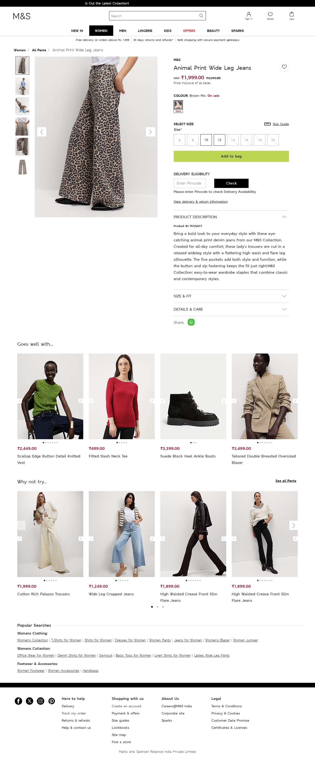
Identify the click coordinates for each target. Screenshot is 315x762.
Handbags (90, 670)
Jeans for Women (188, 640)
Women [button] (101, 30)
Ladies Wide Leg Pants (211, 655)
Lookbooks (120, 728)
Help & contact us (76, 728)
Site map (119, 735)
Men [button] (122, 30)
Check (231, 183)
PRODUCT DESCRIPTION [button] (195, 217)
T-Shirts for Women (66, 640)
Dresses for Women (130, 640)
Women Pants (160, 640)
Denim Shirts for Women (77, 655)
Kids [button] (168, 30)
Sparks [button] (237, 30)
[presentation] (19, 401)
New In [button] (77, 30)
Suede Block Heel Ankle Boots (188, 456)
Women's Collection (32, 640)
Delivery (68, 706)
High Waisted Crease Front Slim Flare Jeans (188, 597)
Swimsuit (105, 655)
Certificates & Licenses (229, 728)
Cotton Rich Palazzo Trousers (43, 594)
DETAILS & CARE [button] (188, 309)
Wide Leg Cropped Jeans (111, 594)
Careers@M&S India (177, 706)
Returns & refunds (76, 720)
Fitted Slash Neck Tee (108, 456)
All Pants (39, 50)
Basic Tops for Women (133, 655)
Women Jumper (245, 640)
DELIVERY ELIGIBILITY (192, 174)
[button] (150, 131)
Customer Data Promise (230, 720)
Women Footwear (31, 670)
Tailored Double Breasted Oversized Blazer (264, 459)
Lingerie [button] (145, 30)
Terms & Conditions (226, 706)
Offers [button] (189, 30)
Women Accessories (63, 670)
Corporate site (173, 713)
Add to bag (231, 156)
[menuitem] (77, 30)
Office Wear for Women (35, 655)
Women (20, 50)
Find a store (121, 742)
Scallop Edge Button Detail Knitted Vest (48, 459)
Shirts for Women (98, 640)
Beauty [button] (213, 30)
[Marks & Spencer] (21, 20)
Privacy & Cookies (225, 713)
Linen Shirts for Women (173, 655)
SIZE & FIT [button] (182, 296)
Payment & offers (126, 713)
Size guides (120, 720)
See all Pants (286, 480)
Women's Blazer (217, 640)
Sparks (167, 720)
